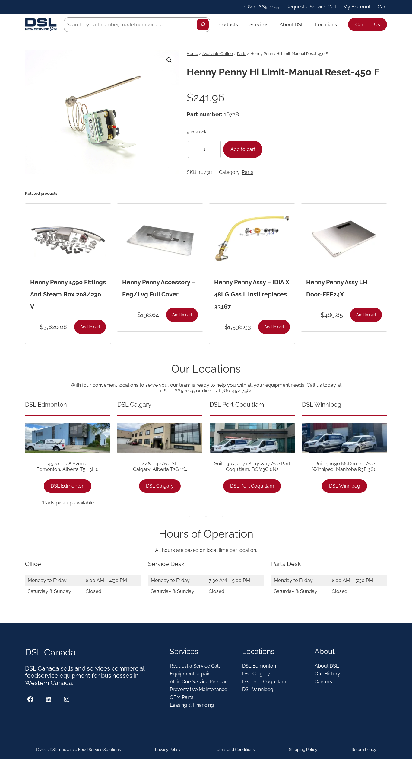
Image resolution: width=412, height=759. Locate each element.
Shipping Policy (303, 749)
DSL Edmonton (67, 486)
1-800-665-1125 (177, 391)
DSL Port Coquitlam (252, 486)
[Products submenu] (240, 24)
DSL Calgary (160, 486)
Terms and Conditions (235, 749)
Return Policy (364, 749)
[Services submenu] (271, 24)
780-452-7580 (237, 391)
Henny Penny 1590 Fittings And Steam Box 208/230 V (68, 294)
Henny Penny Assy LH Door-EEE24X (336, 288)
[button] (169, 60)
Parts (241, 53)
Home (192, 53)
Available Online (217, 53)
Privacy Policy (167, 749)
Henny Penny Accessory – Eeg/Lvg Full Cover (158, 288)
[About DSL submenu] (306, 24)
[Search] (203, 24)
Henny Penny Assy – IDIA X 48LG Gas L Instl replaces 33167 (251, 294)
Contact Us (367, 24)
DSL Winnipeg (344, 486)
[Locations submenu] (339, 24)
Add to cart (242, 149)
